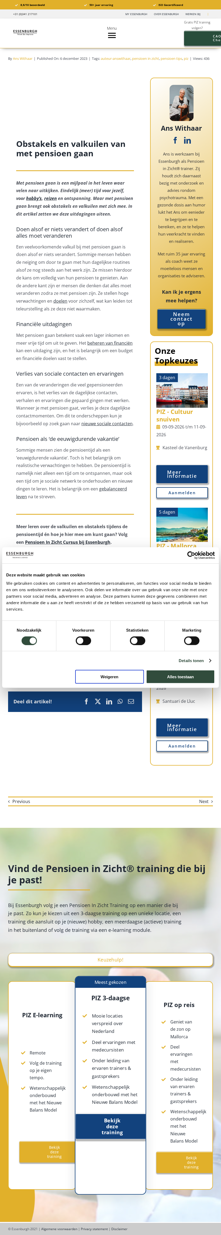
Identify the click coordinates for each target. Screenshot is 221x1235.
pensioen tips (171, 58)
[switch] (83, 640)
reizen (50, 198)
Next (204, 801)
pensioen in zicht (145, 58)
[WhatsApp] (120, 701)
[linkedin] (187, 140)
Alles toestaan (180, 676)
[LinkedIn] (109, 701)
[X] (97, 701)
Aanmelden (182, 492)
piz (186, 58)
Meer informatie (182, 474)
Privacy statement (94, 1229)
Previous (21, 801)
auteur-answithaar (115, 58)
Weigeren (109, 676)
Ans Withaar (22, 58)
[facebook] (175, 140)
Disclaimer (119, 1229)
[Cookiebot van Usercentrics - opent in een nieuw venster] (191, 555)
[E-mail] (131, 701)
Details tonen (191, 660)
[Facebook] (86, 701)
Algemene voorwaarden (59, 1229)
